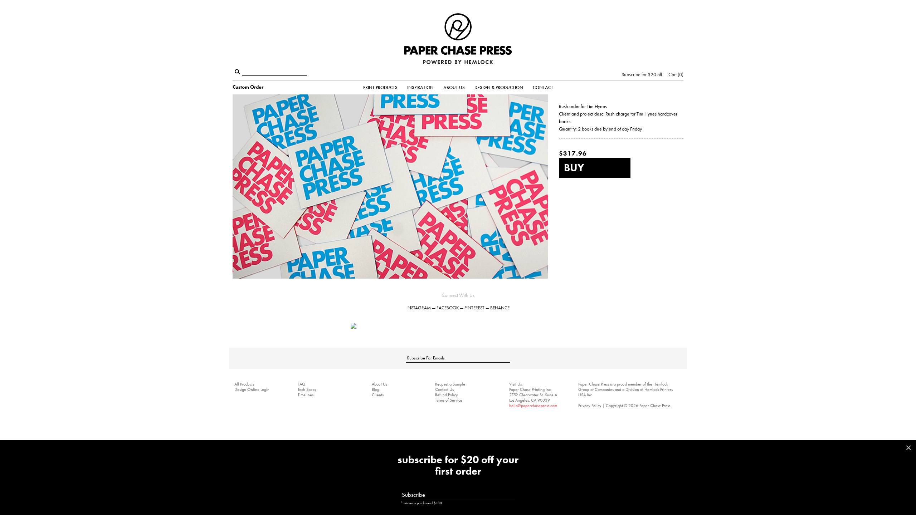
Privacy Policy (589, 405)
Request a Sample (450, 384)
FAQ (302, 384)
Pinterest (474, 308)
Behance (500, 308)
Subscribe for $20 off (642, 74)
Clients (378, 395)
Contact (543, 87)
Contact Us (444, 389)
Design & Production (498, 87)
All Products (244, 384)
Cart (675, 74)
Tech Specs (307, 389)
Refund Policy (446, 395)
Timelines (305, 395)
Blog (375, 389)
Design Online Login (251, 389)
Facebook (448, 308)
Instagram (418, 308)
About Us (454, 87)
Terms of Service (448, 400)
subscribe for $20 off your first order (458, 465)
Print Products (380, 87)
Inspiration (420, 87)
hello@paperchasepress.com (533, 405)
